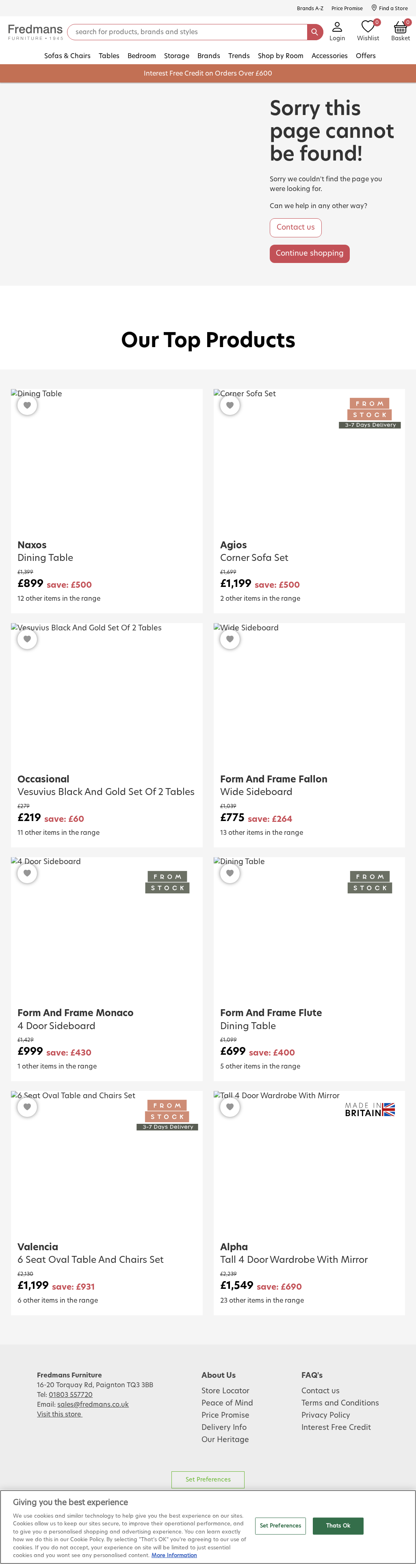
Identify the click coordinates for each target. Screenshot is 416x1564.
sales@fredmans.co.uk (93, 1404)
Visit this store (59, 1414)
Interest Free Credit (336, 1427)
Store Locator (225, 1391)
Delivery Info (224, 1427)
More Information (174, 1555)
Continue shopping (310, 253)
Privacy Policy (325, 1415)
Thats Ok (338, 1526)
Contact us (296, 227)
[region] (208, 1527)
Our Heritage (225, 1440)
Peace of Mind (227, 1403)
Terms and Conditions (340, 1403)
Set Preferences (208, 1480)
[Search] (315, 32)
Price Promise (225, 1415)
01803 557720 (71, 1395)
